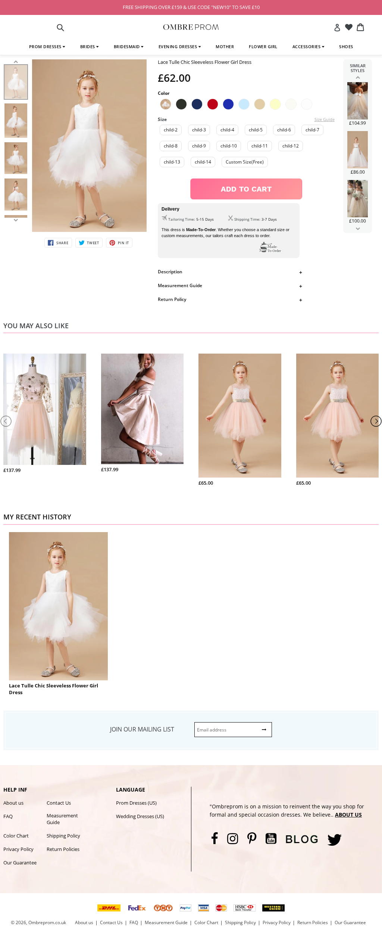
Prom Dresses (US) (136, 802)
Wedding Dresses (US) (140, 816)
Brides (88, 46)
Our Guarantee (20, 862)
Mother (225, 46)
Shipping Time (246, 219)
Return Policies (63, 849)
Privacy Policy (18, 849)
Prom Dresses (46, 46)
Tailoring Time (181, 219)
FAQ (8, 816)
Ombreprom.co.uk (47, 922)
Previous (357, 77)
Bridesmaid (127, 46)
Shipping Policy (63, 835)
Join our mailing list (142, 729)
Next (357, 228)
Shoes (346, 46)
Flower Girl (263, 46)
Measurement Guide (180, 285)
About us (13, 802)
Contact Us (59, 802)
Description (170, 271)
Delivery (170, 209)
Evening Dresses (178, 46)
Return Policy (172, 299)
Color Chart (16, 835)
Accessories (307, 46)
